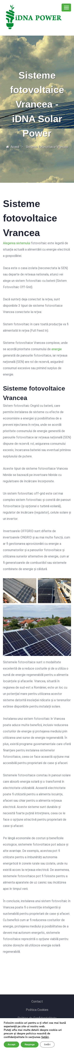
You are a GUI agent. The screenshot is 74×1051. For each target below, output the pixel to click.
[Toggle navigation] (66, 7)
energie (57, 349)
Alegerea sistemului (16, 243)
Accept (11, 1044)
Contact (37, 1001)
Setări (45, 1037)
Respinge (30, 1044)
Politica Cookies (37, 1010)
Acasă (15, 147)
